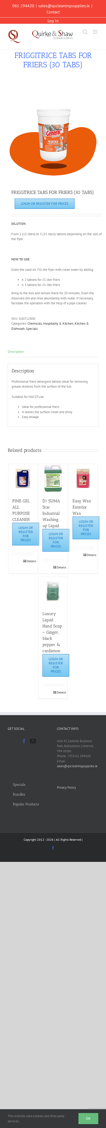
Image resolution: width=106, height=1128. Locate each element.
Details (30, 561)
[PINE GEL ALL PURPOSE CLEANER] (22, 478)
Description (16, 351)
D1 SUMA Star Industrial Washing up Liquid (51, 513)
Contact (53, 11)
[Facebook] (24, 741)
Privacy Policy (66, 787)
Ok (88, 1118)
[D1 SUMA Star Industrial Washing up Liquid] (53, 478)
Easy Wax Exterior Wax (82, 507)
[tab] (53, 352)
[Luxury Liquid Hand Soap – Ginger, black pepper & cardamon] (53, 591)
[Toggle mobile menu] (95, 32)
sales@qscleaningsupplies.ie (64, 5)
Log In (53, 20)
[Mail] (33, 741)
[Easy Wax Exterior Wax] (83, 478)
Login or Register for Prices (44, 203)
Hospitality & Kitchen (58, 323)
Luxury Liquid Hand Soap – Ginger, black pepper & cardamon (52, 632)
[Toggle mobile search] (85, 32)
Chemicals (35, 323)
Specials (32, 328)
